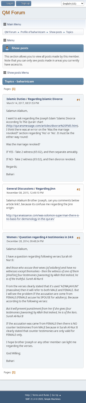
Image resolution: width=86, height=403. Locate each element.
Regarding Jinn (45, 188)
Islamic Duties (16, 99)
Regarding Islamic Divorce (45, 99)
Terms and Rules (40, 394)
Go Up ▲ (56, 394)
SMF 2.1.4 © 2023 (34, 399)
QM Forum (13, 12)
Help (27, 394)
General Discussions (20, 188)
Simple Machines (52, 399)
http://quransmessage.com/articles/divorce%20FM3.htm (42, 126)
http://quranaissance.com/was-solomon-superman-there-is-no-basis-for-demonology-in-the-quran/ (42, 217)
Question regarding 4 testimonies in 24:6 (46, 237)
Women (12, 237)
